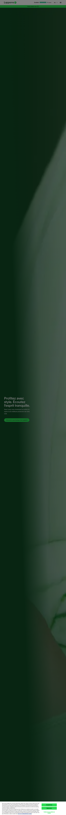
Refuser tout (49, 808)
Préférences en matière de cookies (49, 812)
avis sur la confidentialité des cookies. (25, 813)
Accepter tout (49, 804)
